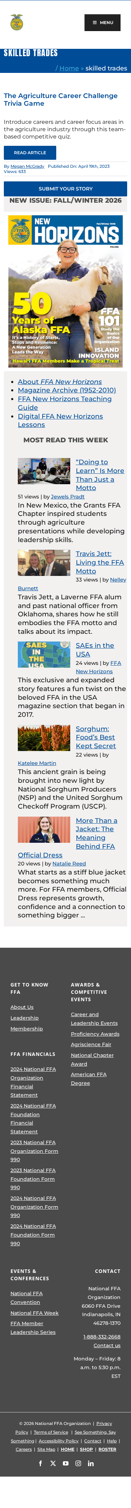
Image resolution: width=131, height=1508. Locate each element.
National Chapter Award (92, 1059)
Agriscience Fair (91, 1044)
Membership (26, 1029)
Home (69, 68)
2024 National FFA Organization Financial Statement (33, 1082)
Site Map (46, 1449)
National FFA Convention (26, 1297)
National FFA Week (34, 1313)
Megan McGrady (27, 166)
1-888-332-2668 (102, 1337)
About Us (22, 1007)
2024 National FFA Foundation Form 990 (33, 1234)
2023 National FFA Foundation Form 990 (33, 1179)
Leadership (24, 1018)
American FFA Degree (89, 1078)
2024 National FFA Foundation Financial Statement (33, 1119)
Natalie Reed (69, 863)
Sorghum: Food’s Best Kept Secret (96, 737)
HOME (67, 1449)
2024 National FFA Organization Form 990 (34, 1206)
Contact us (107, 1345)
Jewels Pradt (68, 496)
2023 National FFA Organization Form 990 (34, 1151)
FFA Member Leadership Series (33, 1327)
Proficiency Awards (95, 1034)
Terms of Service (51, 1432)
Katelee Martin (37, 763)
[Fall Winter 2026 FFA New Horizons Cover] (65, 215)
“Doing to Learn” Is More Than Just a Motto (100, 475)
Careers (24, 1449)
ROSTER (107, 1449)
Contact (92, 1440)
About (60, 382)
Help (112, 1440)
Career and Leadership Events (94, 1018)
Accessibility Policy (59, 1440)
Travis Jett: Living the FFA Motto (100, 562)
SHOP (86, 1449)
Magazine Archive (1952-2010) (67, 390)
